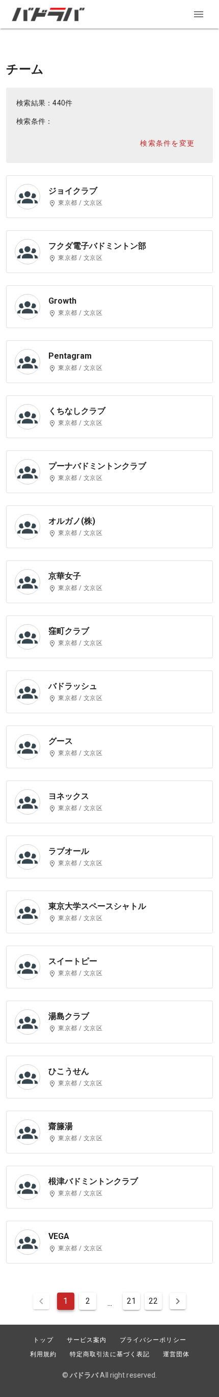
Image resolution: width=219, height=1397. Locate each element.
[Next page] (178, 1301)
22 (153, 1301)
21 (131, 1301)
